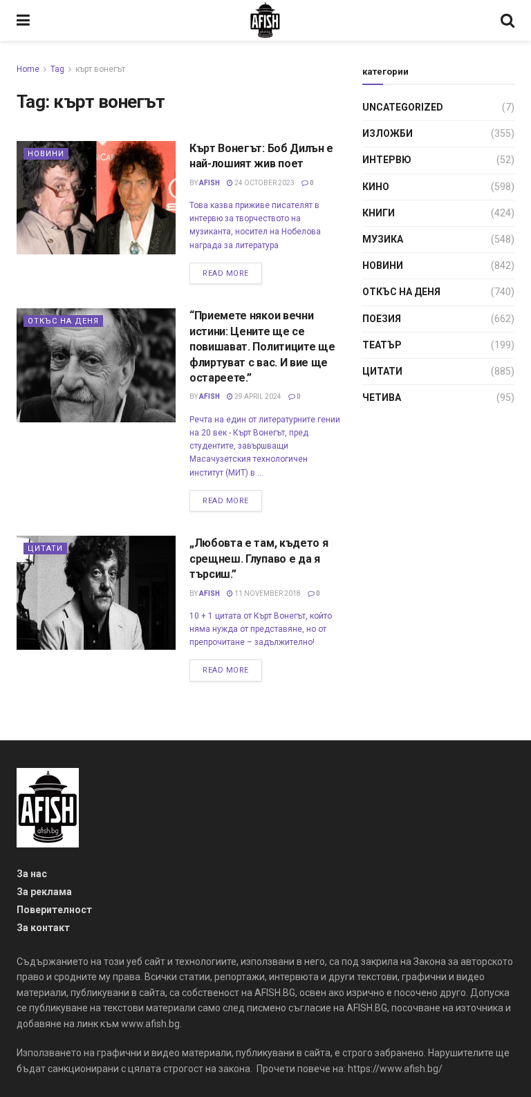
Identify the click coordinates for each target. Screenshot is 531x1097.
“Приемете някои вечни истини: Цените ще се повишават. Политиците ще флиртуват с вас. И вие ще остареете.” (262, 346)
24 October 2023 (264, 183)
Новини (46, 153)
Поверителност (54, 909)
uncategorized (402, 107)
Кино (375, 186)
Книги (378, 212)
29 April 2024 (257, 396)
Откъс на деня (63, 321)
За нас (32, 873)
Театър (382, 344)
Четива (381, 397)
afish (209, 183)
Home (28, 69)
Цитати (45, 548)
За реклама (44, 891)
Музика (382, 239)
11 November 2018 (267, 593)
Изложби (387, 133)
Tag (57, 69)
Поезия (381, 318)
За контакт (43, 927)
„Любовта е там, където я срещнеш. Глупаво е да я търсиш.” (258, 558)
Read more (226, 273)
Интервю (386, 159)
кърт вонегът (100, 69)
